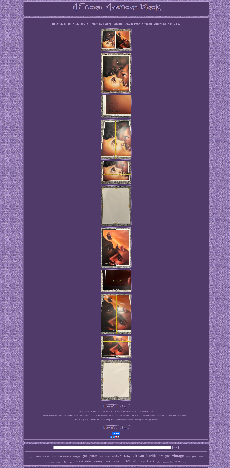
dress (185, 462)
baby (127, 456)
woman (116, 461)
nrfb (54, 456)
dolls (188, 457)
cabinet (38, 456)
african (138, 455)
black (117, 455)
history (178, 462)
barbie (151, 456)
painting (98, 461)
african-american (168, 462)
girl (84, 456)
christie (107, 457)
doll (88, 461)
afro (158, 462)
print (194, 456)
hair (152, 461)
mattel (79, 461)
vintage (178, 455)
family (71, 462)
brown (46, 456)
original (144, 461)
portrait (58, 462)
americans (64, 456)
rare (108, 461)
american (129, 460)
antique (164, 456)
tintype (76, 457)
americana (50, 461)
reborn (201, 457)
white (65, 462)
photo (93, 456)
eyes (101, 457)
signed (30, 457)
